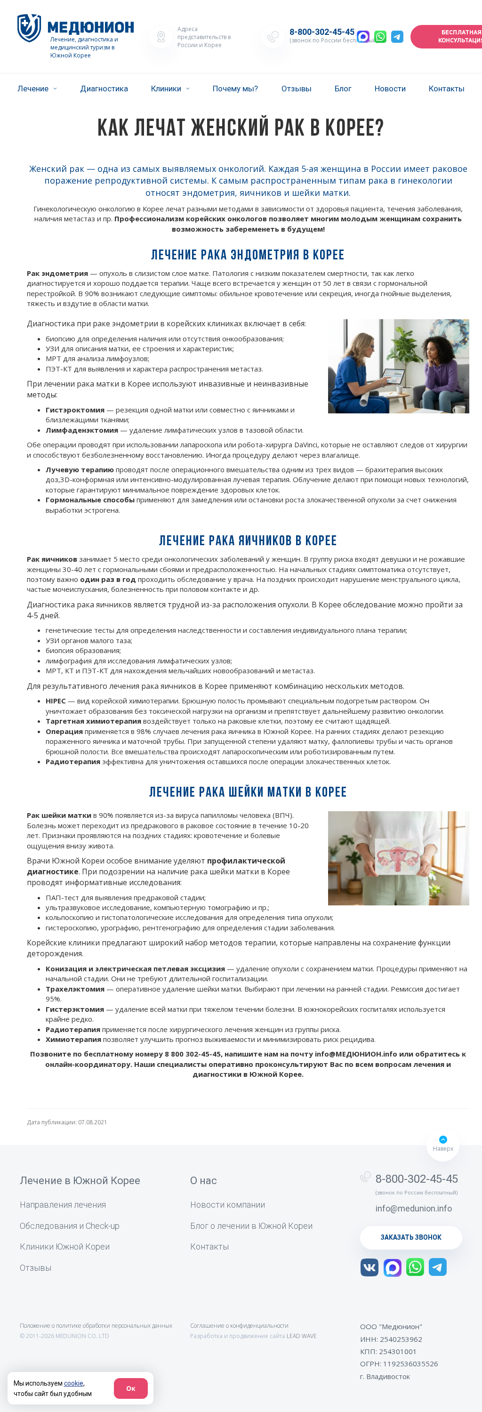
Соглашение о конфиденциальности (239, 1326)
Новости (390, 88)
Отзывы (296, 88)
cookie (73, 1383)
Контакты (447, 88)
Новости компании (227, 1205)
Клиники (166, 88)
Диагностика (104, 88)
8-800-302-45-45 (321, 32)
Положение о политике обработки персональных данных (96, 1326)
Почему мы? (235, 88)
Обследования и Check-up (70, 1226)
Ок (131, 1388)
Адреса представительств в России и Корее (204, 37)
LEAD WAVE (302, 1336)
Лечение (32, 88)
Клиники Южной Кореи (65, 1246)
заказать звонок (411, 1237)
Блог (343, 88)
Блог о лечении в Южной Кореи (251, 1226)
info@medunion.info (414, 1208)
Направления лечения (63, 1205)
